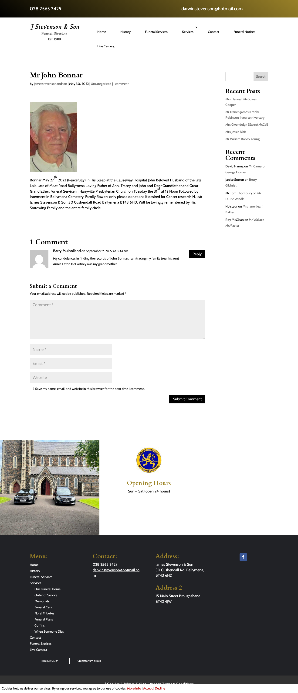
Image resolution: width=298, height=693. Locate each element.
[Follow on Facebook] (243, 557)
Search (261, 76)
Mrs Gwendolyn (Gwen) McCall (246, 124)
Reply (197, 254)
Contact (213, 32)
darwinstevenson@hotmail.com (212, 8)
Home (101, 32)
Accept (148, 688)
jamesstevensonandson (50, 84)
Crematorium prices (89, 660)
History (125, 32)
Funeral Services (156, 32)
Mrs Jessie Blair (235, 132)
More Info (134, 688)
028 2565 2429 (45, 8)
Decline (160, 688)
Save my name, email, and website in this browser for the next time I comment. (90, 389)
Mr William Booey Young (242, 139)
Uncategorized (101, 84)
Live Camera (106, 46)
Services (187, 32)
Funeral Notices (244, 32)
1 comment (121, 84)
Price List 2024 (49, 660)
